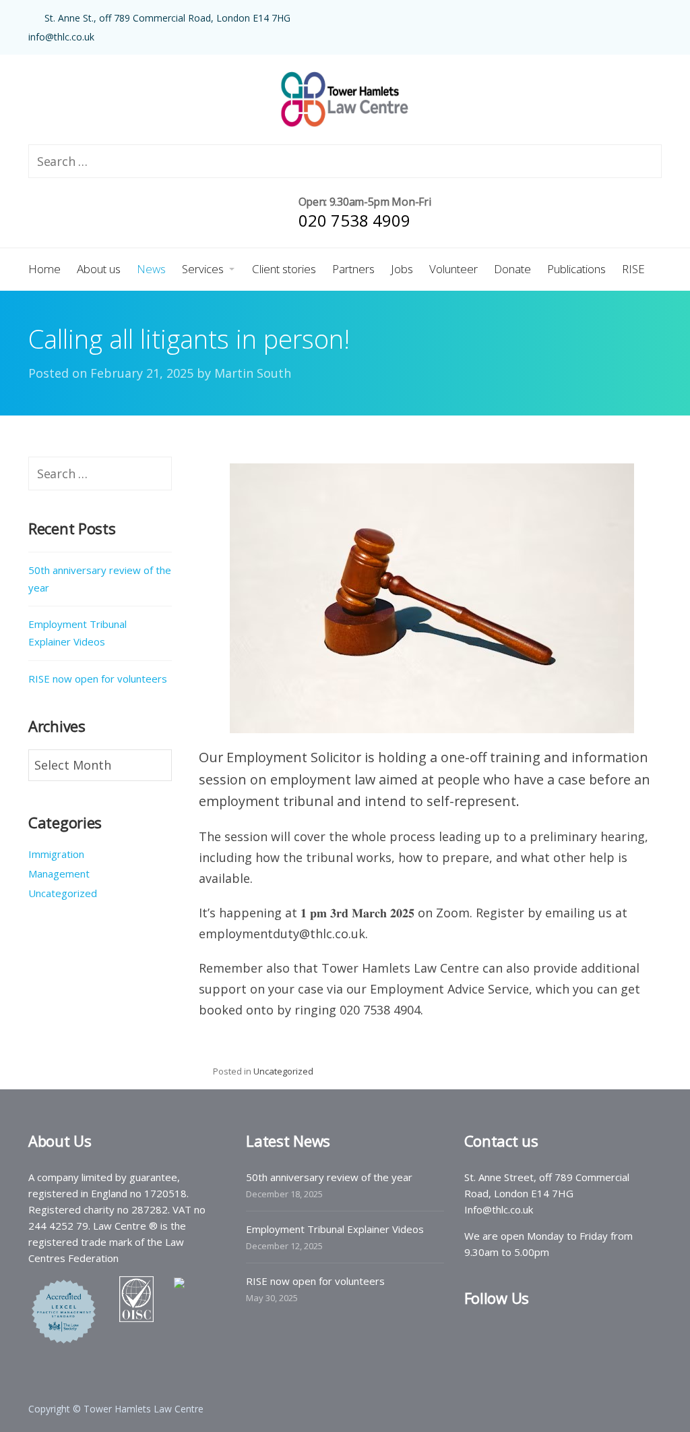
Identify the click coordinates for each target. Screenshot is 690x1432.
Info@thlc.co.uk (498, 1209)
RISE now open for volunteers (97, 678)
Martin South (252, 373)
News (479, 447)
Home (429, 447)
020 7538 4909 (354, 220)
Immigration (56, 854)
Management (59, 873)
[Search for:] (100, 474)
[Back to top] (643, 1385)
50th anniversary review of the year (99, 578)
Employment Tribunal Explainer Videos (77, 632)
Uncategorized (283, 1071)
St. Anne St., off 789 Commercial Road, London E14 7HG (167, 17)
